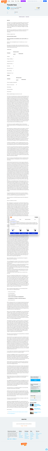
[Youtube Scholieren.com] (8, 439)
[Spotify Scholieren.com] (15, 439)
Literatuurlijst (20, 436)
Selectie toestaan (24, 233)
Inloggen (22, 425)
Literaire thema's (21, 435)
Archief (31, 439)
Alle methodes (32, 433)
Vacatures (37, 436)
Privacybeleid (37, 434)
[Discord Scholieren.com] (13, 439)
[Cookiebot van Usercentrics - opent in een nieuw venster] (35, 217)
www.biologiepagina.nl (11, 413)
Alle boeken (20, 432)
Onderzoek (37, 438)
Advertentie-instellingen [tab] (27, 219)
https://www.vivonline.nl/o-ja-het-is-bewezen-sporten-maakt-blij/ (17, 411)
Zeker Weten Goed (27, 438)
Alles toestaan (33, 233)
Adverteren (37, 437)
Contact (37, 435)
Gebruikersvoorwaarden (39, 433)
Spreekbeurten (26, 437)
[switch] (20, 230)
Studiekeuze (31, 435)
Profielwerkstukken (27, 436)
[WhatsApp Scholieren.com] (12, 439)
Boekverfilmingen (21, 437)
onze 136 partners (14, 222)
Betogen (26, 435)
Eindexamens (31, 436)
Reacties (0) (27, 16)
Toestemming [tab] (13, 219)
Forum (31, 437)
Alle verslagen (26, 432)
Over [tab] (35, 219)
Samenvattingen (26, 434)
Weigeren (15, 233)
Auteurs (20, 433)
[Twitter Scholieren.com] (11, 439)
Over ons (37, 432)
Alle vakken (31, 432)
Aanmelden (25, 425)
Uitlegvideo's (31, 438)
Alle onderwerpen (32, 434)
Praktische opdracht (13, 7)
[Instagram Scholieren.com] (9, 439)
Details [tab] (20, 219)
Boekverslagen (26, 433)
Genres (20, 434)
